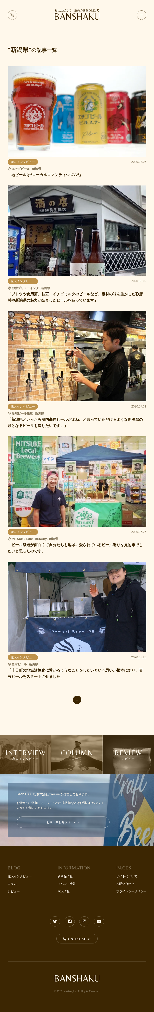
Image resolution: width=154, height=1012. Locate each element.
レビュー (14, 891)
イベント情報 (67, 883)
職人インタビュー (20, 876)
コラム (12, 883)
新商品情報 (65, 876)
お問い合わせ (125, 883)
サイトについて (126, 876)
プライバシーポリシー (131, 891)
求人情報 (64, 891)
